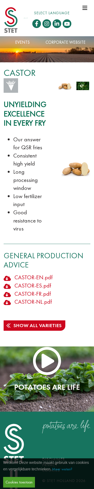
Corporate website (66, 42)
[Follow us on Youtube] (67, 23)
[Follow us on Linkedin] (57, 23)
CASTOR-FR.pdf (32, 293)
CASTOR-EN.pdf (33, 277)
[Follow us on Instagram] (46, 23)
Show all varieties (37, 325)
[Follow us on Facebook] (36, 23)
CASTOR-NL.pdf (33, 301)
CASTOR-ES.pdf (32, 285)
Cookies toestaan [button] (19, 482)
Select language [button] (52, 12)
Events (22, 42)
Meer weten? (62, 469)
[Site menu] (84, 7)
